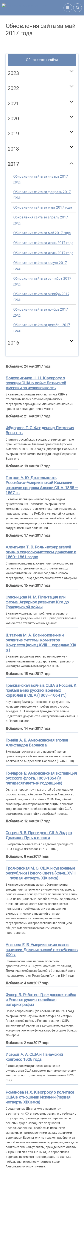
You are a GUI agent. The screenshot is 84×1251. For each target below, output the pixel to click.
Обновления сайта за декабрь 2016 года (41, 404)
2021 (13, 104)
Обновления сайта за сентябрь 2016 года (42, 358)
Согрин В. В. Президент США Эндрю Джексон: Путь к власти (39, 835)
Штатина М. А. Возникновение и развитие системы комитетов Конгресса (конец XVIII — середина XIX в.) (41, 642)
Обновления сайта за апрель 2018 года (40, 205)
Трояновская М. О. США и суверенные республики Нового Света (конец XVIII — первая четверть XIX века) (40, 873)
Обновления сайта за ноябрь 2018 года (40, 297)
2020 (13, 119)
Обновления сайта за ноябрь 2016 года (40, 389)
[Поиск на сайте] (77, 8)
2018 (13, 149)
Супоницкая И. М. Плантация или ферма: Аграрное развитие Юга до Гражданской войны (37, 602)
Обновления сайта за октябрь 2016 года (41, 373)
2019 (13, 134)
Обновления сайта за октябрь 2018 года (41, 281)
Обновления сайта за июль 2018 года (43, 238)
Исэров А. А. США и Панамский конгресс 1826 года (34, 1057)
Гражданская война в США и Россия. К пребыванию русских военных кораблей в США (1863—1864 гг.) (41, 690)
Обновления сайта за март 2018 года (42, 192)
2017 (13, 164)
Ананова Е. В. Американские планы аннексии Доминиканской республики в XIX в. (42, 949)
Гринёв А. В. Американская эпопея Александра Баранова (37, 743)
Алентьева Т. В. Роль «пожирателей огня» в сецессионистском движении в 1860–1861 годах (41, 552)
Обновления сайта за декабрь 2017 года (41, 328)
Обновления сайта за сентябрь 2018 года (42, 266)
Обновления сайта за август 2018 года (40, 250)
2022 (13, 88)
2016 (13, 343)
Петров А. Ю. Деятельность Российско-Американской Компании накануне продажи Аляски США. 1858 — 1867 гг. (42, 485)
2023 (13, 73)
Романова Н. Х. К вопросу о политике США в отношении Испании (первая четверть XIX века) (40, 1097)
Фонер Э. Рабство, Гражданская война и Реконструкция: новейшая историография (41, 999)
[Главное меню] (67, 8)
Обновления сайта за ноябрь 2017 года (40, 312)
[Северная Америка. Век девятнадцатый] (33, 7)
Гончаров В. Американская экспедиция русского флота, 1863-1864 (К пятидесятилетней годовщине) (41, 778)
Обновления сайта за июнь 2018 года (43, 228)
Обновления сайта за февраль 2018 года (42, 179)
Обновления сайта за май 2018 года (42, 218)
